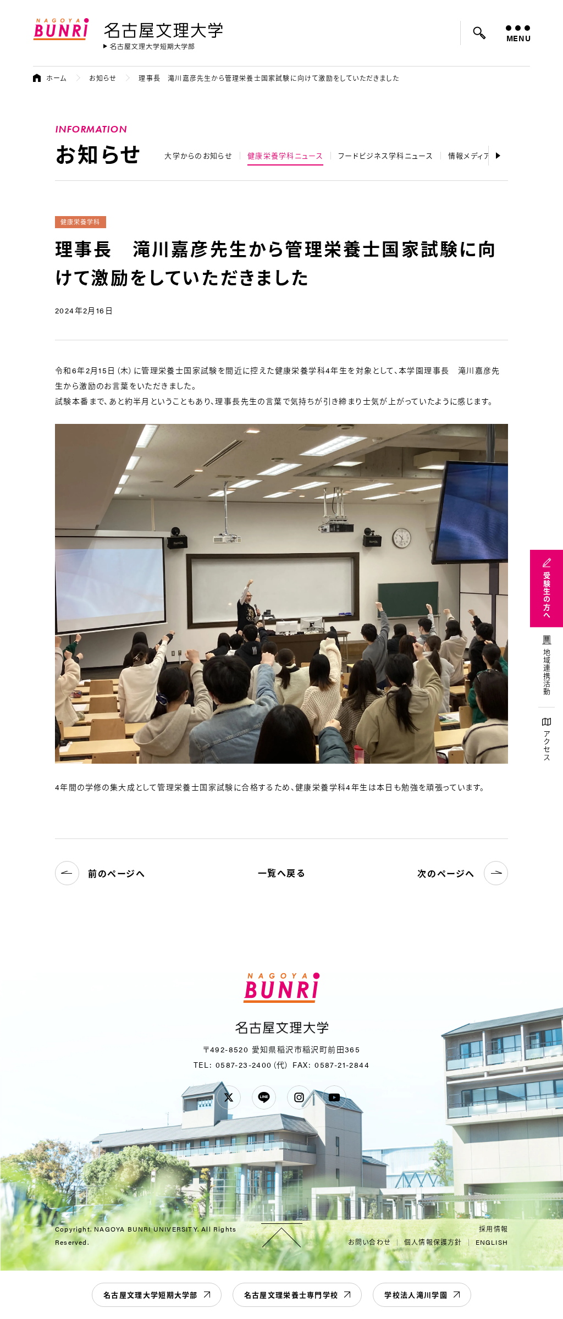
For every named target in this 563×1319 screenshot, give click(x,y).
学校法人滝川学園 (415, 1294)
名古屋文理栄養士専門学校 (291, 1294)
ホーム (56, 78)
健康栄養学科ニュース (285, 155)
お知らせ (103, 78)
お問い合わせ (369, 1242)
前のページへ (117, 873)
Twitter (229, 1097)
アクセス (547, 745)
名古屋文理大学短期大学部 (150, 1294)
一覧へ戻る (282, 873)
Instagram (299, 1097)
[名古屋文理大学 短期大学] (149, 46)
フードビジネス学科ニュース (385, 155)
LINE (264, 1097)
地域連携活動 (547, 672)
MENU (518, 37)
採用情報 (493, 1229)
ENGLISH (492, 1242)
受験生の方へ (547, 595)
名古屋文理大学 (163, 28)
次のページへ (446, 873)
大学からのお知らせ (198, 155)
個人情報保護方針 (433, 1242)
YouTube (334, 1097)
